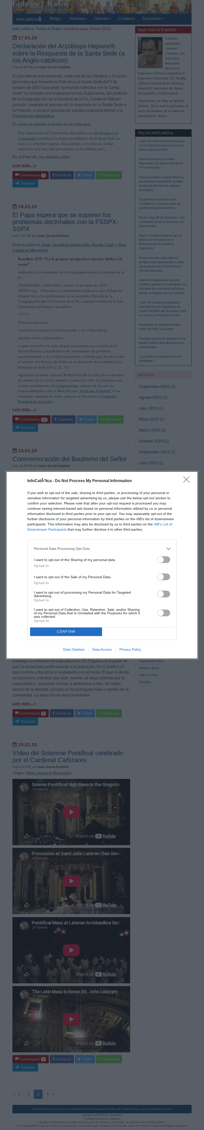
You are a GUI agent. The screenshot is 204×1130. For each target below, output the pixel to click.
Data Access (102, 649)
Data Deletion (74, 649)
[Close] (188, 481)
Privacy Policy (130, 649)
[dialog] (102, 565)
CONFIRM (66, 631)
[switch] (163, 559)
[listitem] (102, 548)
